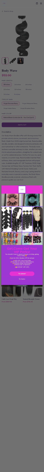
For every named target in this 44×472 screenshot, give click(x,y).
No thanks (22, 279)
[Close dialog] (41, 187)
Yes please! (22, 273)
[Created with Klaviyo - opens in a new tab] (22, 285)
